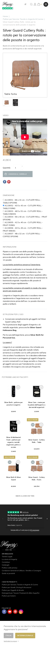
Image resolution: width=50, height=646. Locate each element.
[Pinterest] (9, 182)
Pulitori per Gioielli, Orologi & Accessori (16, 587)
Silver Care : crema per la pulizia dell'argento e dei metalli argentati (36, 404)
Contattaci (6, 562)
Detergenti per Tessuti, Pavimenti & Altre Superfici (20, 593)
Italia (9, 635)
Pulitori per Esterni (9, 596)
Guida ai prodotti (8, 573)
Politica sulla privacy (9, 568)
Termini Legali (7, 556)
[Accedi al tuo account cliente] (35, 4)
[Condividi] (5, 182)
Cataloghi (5, 565)
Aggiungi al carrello (17, 174)
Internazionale (25, 635)
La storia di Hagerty (9, 559)
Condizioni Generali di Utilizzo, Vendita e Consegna (21, 571)
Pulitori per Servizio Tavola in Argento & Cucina (20, 585)
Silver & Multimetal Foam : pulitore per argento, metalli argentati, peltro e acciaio (13, 442)
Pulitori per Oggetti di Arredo (13, 590)
